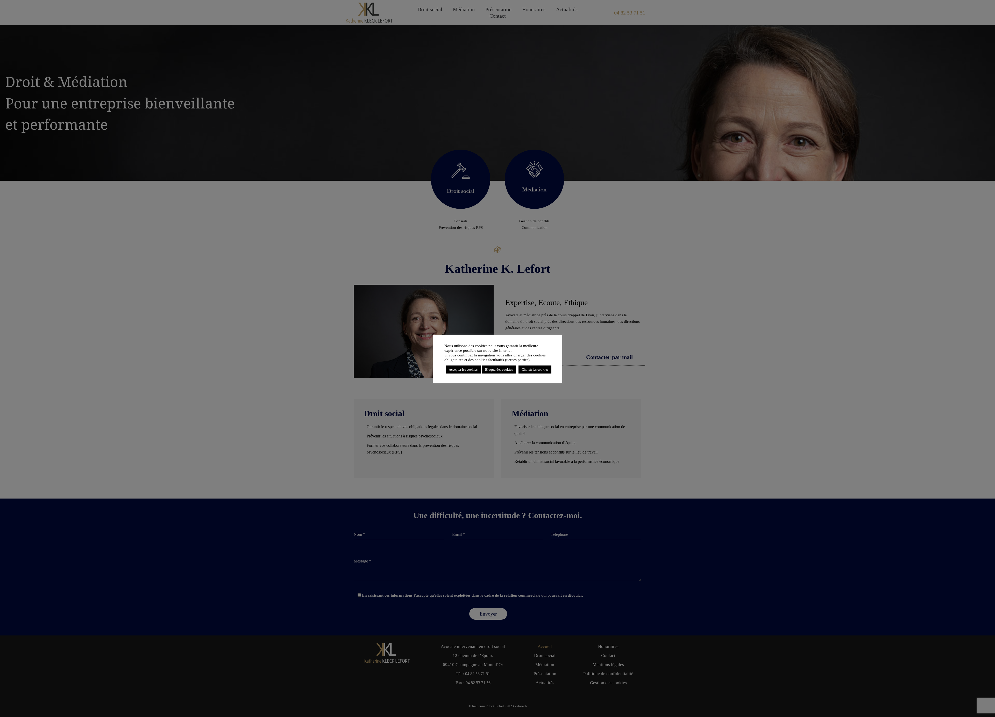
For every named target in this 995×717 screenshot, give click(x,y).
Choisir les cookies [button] (535, 369)
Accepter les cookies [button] (463, 369)
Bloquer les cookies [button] (499, 369)
